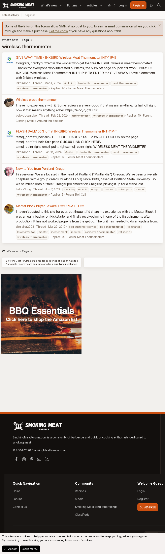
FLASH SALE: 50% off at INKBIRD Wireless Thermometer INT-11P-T (66, 131)
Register (30, 15)
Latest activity (10, 15)
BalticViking (23, 189)
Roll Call (80, 194)
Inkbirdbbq (23, 83)
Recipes (80, 491)
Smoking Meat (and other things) (97, 506)
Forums (72, 5)
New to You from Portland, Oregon (41, 169)
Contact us (20, 506)
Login (141, 491)
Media (79, 499)
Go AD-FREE (148, 507)
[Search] (159, 5)
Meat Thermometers (90, 88)
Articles (92, 5)
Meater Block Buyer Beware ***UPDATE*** (50, 206)
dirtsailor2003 (25, 226)
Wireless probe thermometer (36, 100)
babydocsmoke (26, 115)
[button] (61, 5)
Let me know (58, 31)
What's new (49, 5)
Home (17, 491)
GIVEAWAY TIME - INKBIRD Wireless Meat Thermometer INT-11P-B (66, 57)
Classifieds (82, 514)
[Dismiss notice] (159, 26)
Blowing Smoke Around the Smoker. (39, 120)
